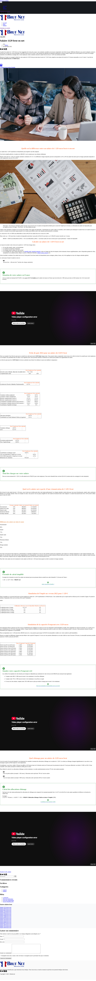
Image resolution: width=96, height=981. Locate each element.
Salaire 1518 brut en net (5, 914)
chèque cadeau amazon (42, 252)
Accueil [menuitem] (5, 22)
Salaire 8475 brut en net (5, 923)
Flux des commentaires (8, 900)
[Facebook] (1, 13)
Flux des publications (8, 899)
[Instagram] (4, 13)
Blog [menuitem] (4, 24)
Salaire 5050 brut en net (5, 927)
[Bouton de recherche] (15, 876)
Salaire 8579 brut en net (5, 918)
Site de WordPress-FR (8, 901)
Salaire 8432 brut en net (5, 912)
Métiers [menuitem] (5, 25)
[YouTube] (6, 13)
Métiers (5, 8)
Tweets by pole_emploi (5, 871)
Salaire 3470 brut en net (5, 919)
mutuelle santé (27, 251)
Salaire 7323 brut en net (5, 911)
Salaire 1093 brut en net (5, 924)
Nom (2, 936)
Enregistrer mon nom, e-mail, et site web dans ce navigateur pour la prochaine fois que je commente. (25, 955)
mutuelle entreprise (36, 251)
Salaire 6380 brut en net (5, 915)
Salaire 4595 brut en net (5, 908)
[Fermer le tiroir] (1, 2)
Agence (5, 890)
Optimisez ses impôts (5, 11)
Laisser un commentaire (6, 958)
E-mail (2, 939)
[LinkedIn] (6, 49)
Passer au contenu (4, 0)
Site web (2, 942)
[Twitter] (3, 13)
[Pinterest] (4, 49)
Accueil (5, 6)
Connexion (5, 897)
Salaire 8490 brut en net (5, 922)
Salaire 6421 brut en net (5, 910)
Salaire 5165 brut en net (5, 920)
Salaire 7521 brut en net (5, 926)
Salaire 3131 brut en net (5, 907)
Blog (4, 7)
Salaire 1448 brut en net (5, 916)
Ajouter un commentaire (5, 953)
